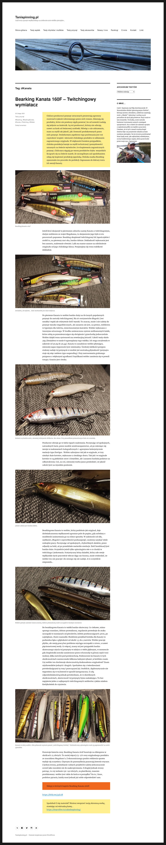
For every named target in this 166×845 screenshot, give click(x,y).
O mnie (124, 30)
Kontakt (133, 30)
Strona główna (21, 30)
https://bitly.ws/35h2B (52, 794)
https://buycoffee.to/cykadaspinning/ (64, 809)
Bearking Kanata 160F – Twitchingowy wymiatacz (55, 102)
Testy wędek (35, 30)
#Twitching (25, 122)
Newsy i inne (102, 30)
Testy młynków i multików (53, 30)
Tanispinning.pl (27, 17)
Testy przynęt (72, 30)
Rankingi (114, 30)
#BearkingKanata (28, 120)
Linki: (141, 30)
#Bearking (18, 120)
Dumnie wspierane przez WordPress (42, 835)
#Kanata (18, 122)
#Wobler (32, 122)
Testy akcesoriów (87, 30)
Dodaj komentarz (20, 125)
